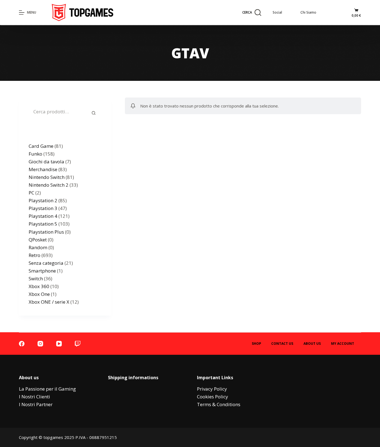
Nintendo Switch (47, 177)
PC (31, 192)
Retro (34, 255)
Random (38, 247)
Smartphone (42, 271)
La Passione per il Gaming (47, 389)
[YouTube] (59, 343)
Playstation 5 (43, 224)
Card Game (41, 146)
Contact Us (282, 343)
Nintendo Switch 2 (48, 185)
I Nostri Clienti (34, 396)
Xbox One (39, 294)
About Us (312, 343)
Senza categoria (46, 263)
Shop (256, 343)
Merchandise (43, 169)
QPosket (38, 239)
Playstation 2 (43, 200)
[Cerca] (94, 112)
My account (342, 343)
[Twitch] (77, 343)
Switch (36, 278)
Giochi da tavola (46, 161)
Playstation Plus (46, 232)
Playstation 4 (43, 216)
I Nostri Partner (36, 404)
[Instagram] (40, 343)
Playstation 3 (43, 208)
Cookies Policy (212, 396)
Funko (35, 154)
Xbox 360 (39, 286)
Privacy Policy (212, 389)
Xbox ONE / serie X (49, 302)
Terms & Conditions (218, 404)
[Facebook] (21, 343)
